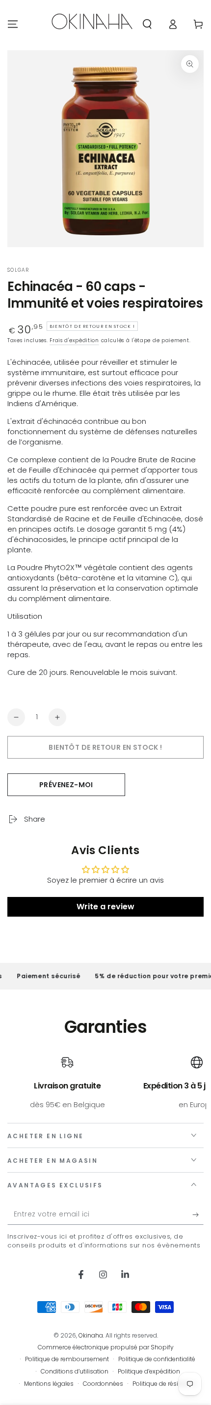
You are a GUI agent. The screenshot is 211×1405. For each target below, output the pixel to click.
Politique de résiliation (164, 1384)
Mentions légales (49, 1384)
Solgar (18, 270)
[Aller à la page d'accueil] (92, 24)
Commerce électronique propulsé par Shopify (106, 1347)
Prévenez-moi (66, 785)
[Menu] (13, 24)
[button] (147, 24)
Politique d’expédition (149, 1371)
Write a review (105, 906)
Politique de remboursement (67, 1359)
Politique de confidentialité (156, 1359)
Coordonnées (103, 1384)
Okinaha (91, 1335)
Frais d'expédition (74, 340)
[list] (105, 1083)
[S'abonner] (198, 1215)
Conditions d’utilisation (74, 1371)
